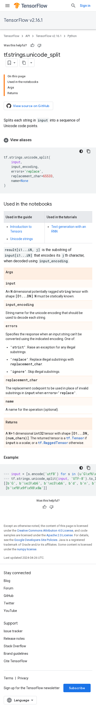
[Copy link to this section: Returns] (22, 422)
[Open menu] (7, 5)
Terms (8, 678)
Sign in (85, 5)
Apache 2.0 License (59, 535)
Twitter (9, 603)
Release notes (14, 638)
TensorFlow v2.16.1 (23, 20)
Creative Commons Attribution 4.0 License (45, 530)
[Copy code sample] (88, 151)
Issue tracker (13, 631)
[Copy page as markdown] (24, 63)
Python (72, 36)
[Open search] (73, 5)
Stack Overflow (15, 646)
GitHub (9, 596)
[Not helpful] (39, 45)
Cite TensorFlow (15, 661)
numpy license (26, 549)
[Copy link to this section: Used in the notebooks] (56, 204)
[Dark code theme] (81, 151)
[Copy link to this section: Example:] (23, 457)
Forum (8, 588)
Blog (7, 581)
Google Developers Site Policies (35, 540)
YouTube (10, 611)
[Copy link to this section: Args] (17, 272)
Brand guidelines (16, 653)
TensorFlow (11, 36)
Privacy (23, 678)
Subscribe (77, 688)
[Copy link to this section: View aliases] (36, 140)
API (27, 36)
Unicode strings (21, 239)
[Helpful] (32, 45)
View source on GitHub (31, 106)
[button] (48, 140)
